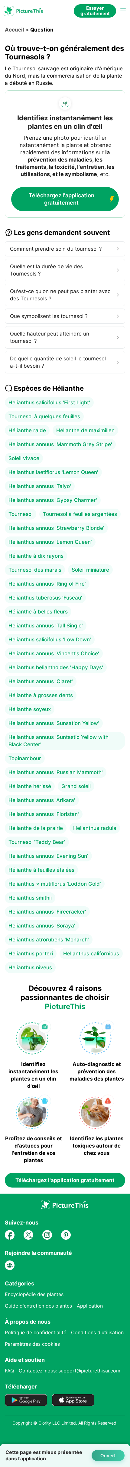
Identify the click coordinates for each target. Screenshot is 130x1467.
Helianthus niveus (30, 967)
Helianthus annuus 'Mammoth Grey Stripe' (60, 444)
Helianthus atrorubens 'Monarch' (48, 940)
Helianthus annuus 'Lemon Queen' (50, 542)
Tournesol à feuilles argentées (80, 514)
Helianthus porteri (30, 954)
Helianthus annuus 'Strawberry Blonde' (56, 528)
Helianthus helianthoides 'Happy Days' (55, 667)
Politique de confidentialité (35, 1332)
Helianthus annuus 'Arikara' (41, 800)
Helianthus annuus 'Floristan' (43, 814)
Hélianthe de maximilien (85, 430)
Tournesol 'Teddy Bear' (36, 842)
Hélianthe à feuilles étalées (41, 870)
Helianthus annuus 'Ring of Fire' (47, 584)
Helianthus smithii (30, 898)
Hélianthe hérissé (29, 786)
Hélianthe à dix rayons (35, 556)
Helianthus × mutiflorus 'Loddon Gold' (54, 884)
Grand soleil (76, 786)
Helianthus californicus (91, 954)
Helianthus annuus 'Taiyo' (39, 486)
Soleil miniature (90, 570)
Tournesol (20, 514)
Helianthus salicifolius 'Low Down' (49, 640)
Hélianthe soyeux (29, 709)
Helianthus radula (94, 828)
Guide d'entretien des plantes (38, 1306)
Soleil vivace (23, 458)
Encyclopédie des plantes (34, 1294)
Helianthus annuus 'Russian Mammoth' (55, 772)
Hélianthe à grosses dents (40, 695)
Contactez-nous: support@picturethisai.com (69, 1371)
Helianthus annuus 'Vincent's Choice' (53, 653)
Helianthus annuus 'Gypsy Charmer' (52, 500)
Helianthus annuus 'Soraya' (41, 926)
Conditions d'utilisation (97, 1332)
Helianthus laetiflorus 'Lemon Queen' (53, 472)
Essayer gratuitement (95, 10)
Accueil (14, 30)
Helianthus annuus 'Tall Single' (45, 626)
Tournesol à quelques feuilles (44, 416)
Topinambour (24, 758)
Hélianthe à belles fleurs (38, 612)
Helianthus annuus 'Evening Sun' (48, 856)
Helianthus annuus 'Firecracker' (47, 912)
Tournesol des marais (34, 570)
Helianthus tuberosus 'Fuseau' (45, 598)
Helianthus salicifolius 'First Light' (49, 402)
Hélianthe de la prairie (35, 828)
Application (90, 1306)
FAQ (9, 1371)
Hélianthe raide (27, 430)
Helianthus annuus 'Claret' (40, 681)
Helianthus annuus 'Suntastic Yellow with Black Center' (58, 740)
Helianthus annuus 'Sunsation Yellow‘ (53, 723)
